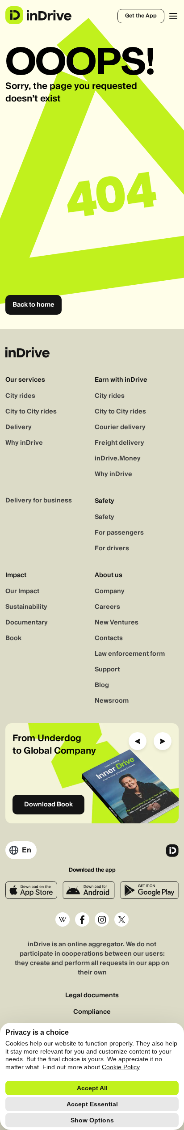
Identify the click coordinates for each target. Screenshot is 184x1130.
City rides (20, 396)
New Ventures (116, 622)
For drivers (112, 548)
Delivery (18, 427)
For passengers (119, 532)
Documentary (26, 622)
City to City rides (31, 411)
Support (107, 669)
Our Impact (22, 591)
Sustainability (26, 607)
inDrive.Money (118, 458)
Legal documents (92, 995)
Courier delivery (120, 427)
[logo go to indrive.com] (38, 15)
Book (13, 638)
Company (110, 591)
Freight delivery (119, 443)
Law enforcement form (130, 654)
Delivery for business (38, 500)
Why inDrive (24, 443)
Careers (107, 607)
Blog (102, 685)
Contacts (109, 638)
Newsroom (112, 701)
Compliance (92, 1012)
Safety (104, 517)
